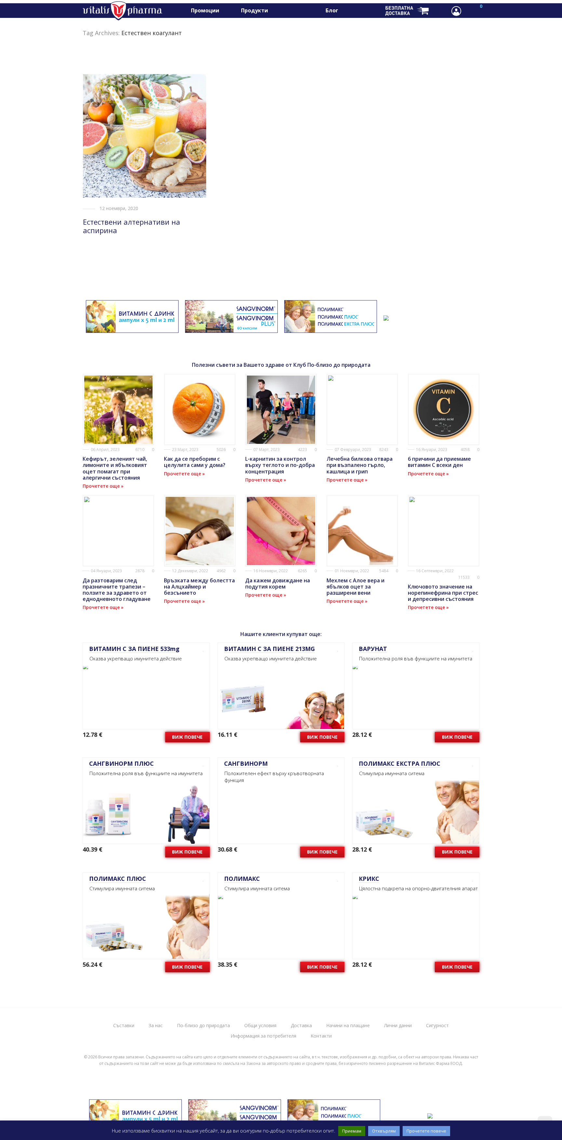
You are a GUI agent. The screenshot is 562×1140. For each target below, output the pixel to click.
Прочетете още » (103, 486)
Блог (332, 10)
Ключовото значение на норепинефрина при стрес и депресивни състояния (443, 593)
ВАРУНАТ (373, 649)
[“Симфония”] (386, 316)
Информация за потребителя (263, 1036)
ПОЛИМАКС (242, 878)
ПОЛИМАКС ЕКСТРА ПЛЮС (399, 763)
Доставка (301, 1025)
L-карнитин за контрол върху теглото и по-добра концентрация (280, 465)
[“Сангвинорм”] (231, 329)
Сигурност (437, 1025)
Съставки (123, 1025)
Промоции (205, 10)
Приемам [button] (351, 1131)
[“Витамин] (132, 329)
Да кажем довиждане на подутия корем (277, 583)
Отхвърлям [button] (384, 1131)
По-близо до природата (203, 1025)
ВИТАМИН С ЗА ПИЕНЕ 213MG (269, 649)
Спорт (286, 10)
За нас (156, 1025)
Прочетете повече (426, 1131)
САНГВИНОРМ (246, 763)
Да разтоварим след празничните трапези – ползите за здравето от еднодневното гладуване (117, 590)
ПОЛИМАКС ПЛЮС (117, 878)
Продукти (254, 10)
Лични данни (398, 1025)
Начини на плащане (348, 1025)
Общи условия (260, 1025)
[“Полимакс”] (330, 329)
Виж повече (187, 737)
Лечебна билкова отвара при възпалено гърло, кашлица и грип (360, 465)
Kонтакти (321, 1036)
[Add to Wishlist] (201, 649)
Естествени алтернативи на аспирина (131, 226)
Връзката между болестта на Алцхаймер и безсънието (199, 586)
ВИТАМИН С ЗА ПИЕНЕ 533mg (134, 649)
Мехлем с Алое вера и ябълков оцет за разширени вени (355, 586)
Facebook (355, 10)
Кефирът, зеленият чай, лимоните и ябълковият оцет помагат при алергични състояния (115, 468)
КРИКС (369, 878)
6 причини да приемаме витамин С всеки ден (439, 462)
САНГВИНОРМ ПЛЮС (121, 763)
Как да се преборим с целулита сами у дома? (194, 462)
